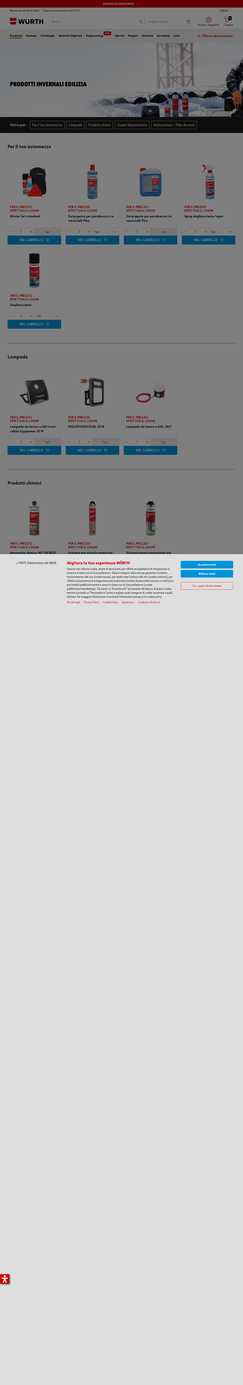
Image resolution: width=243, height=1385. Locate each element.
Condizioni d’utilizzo (149, 602)
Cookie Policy (110, 602)
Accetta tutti (207, 564)
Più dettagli (73, 602)
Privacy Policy (91, 602)
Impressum (128, 602)
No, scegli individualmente (207, 586)
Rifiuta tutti (207, 573)
